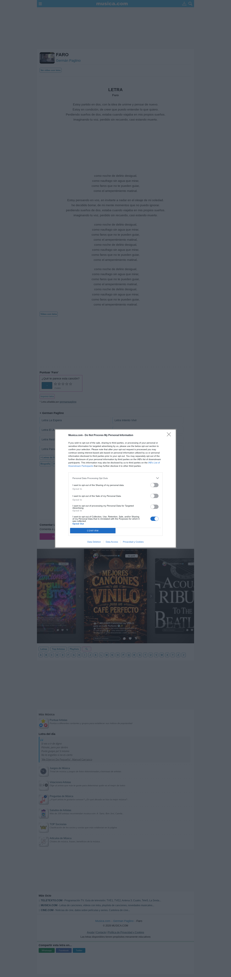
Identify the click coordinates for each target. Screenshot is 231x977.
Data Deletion (94, 542)
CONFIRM (93, 531)
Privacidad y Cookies (133, 542)
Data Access (112, 542)
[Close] (170, 435)
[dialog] (115, 488)
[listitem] (115, 478)
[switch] (154, 485)
